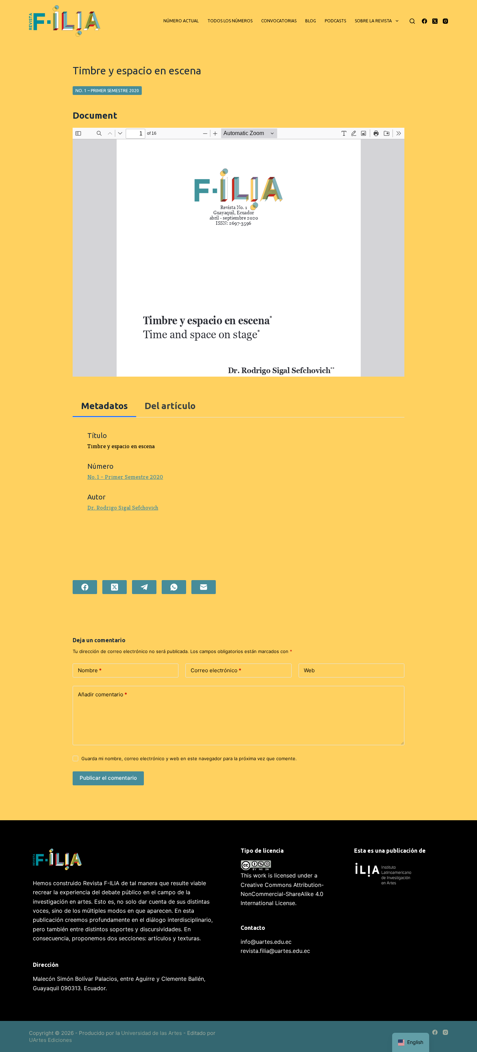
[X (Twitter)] (435, 21)
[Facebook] (424, 21)
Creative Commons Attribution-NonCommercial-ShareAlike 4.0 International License (282, 894)
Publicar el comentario (108, 778)
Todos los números (229, 20)
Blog (310, 20)
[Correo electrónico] (203, 587)
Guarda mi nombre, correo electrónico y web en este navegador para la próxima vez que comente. (189, 758)
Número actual (181, 20)
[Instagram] (445, 21)
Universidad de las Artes (151, 1033)
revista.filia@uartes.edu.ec (275, 950)
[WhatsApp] (174, 587)
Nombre (90, 670)
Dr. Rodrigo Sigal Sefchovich (122, 507)
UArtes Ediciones (50, 1040)
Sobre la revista (373, 20)
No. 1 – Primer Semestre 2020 (107, 90)
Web (309, 670)
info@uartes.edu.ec (266, 941)
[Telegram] (144, 587)
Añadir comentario (102, 694)
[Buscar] (412, 21)
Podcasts (335, 20)
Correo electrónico (216, 670)
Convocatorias (278, 20)
